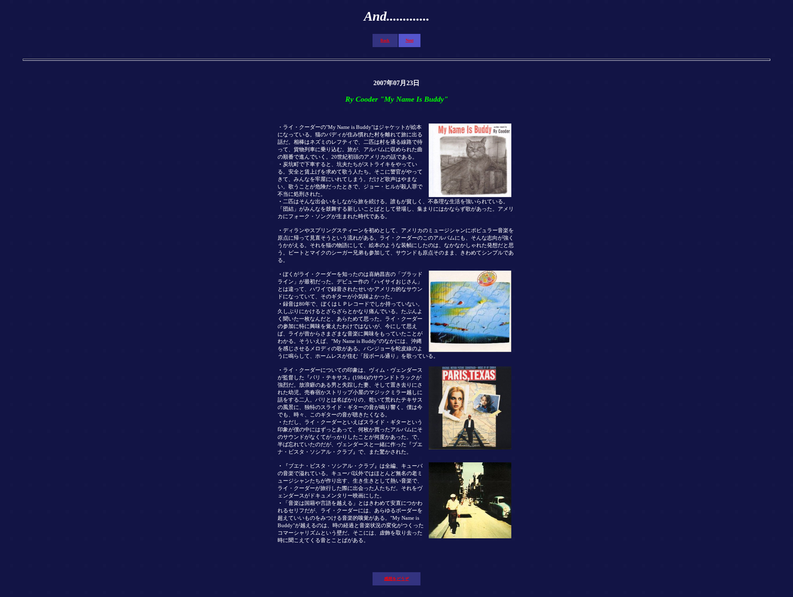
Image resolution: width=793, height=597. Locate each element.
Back (384, 40)
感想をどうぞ (396, 578)
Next (409, 40)
